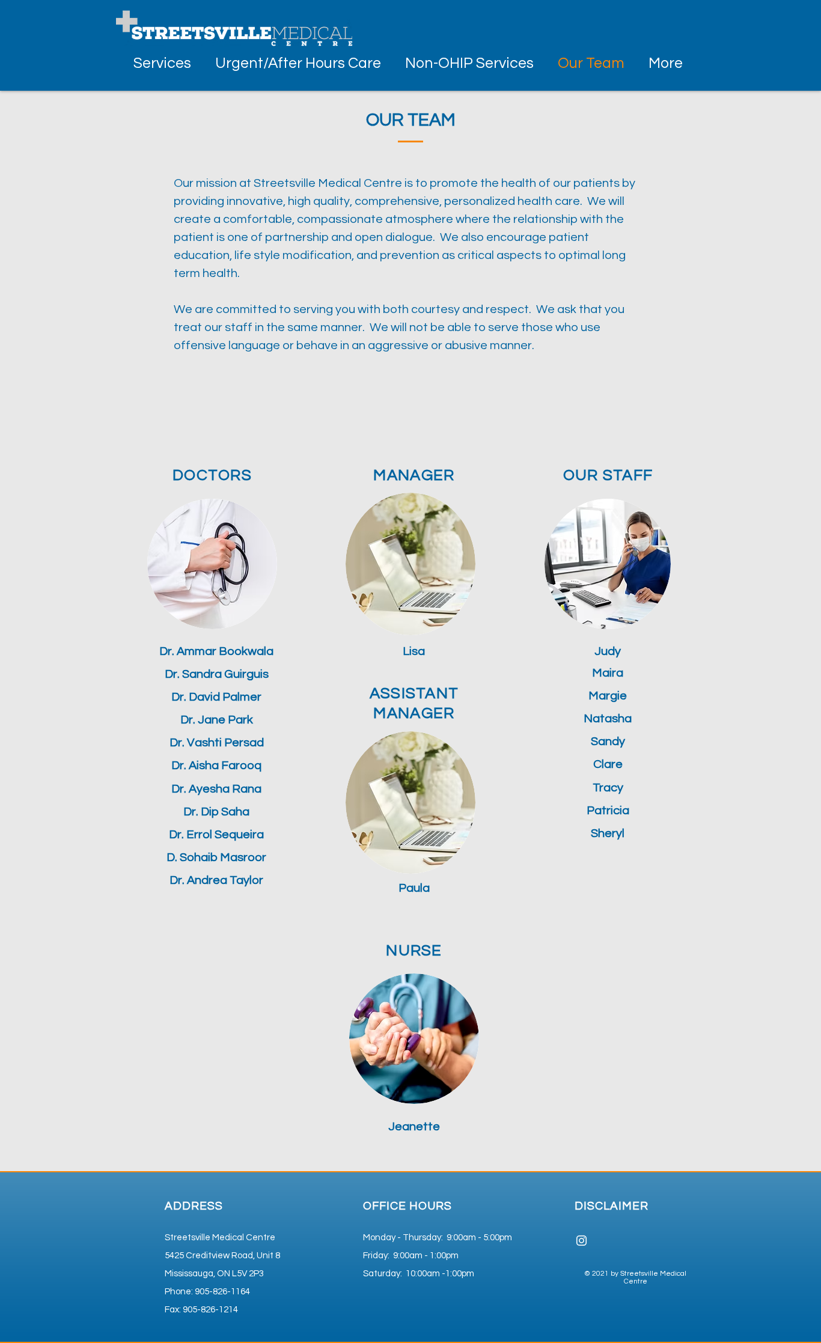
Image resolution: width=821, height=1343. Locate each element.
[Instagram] (581, 1240)
